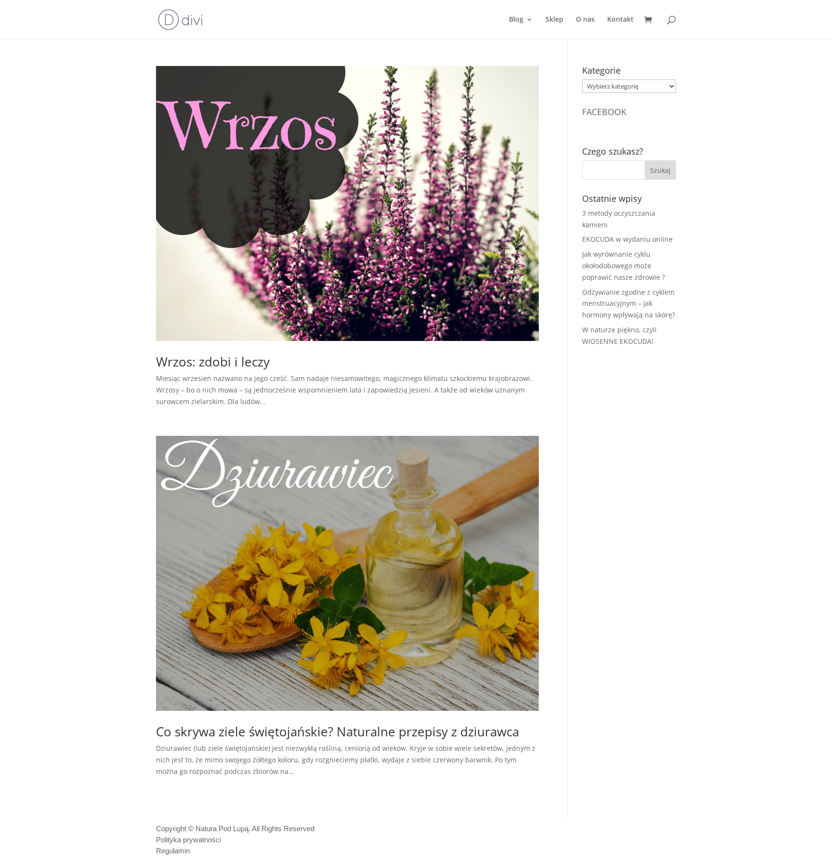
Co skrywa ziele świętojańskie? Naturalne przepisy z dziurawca (337, 731)
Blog (516, 20)
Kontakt (620, 20)
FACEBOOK (604, 112)
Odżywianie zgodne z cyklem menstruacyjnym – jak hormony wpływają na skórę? (628, 304)
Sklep (554, 20)
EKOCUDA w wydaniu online (627, 239)
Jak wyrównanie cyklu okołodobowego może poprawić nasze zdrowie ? (623, 265)
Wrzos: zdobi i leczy (213, 361)
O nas (585, 20)
